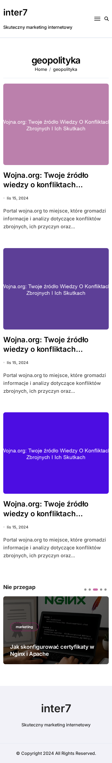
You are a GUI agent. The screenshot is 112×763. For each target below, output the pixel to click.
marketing (24, 627)
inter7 (15, 12)
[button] (85, 589)
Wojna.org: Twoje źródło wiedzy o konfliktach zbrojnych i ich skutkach (46, 185)
